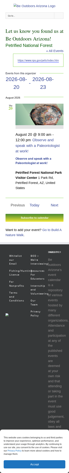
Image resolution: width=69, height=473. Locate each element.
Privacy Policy (15, 450)
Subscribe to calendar (34, 217)
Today (34, 205)
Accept (34, 464)
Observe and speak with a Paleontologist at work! (33, 160)
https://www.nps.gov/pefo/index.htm (38, 60)
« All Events (54, 51)
